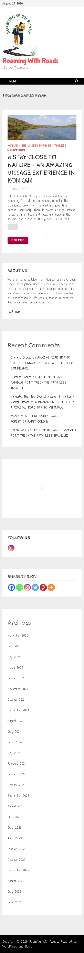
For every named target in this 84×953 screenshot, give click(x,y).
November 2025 (18, 635)
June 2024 (15, 742)
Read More (18, 240)
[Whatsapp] (19, 587)
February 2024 (17, 763)
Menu (13, 81)
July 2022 (14, 891)
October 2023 (16, 785)
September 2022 (18, 870)
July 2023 (14, 817)
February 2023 (17, 849)
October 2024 (16, 699)
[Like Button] (13, 227)
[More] (51, 587)
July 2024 (14, 731)
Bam (28, 946)
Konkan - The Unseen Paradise (29, 145)
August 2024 (16, 721)
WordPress (9, 946)
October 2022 (16, 860)
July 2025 (14, 646)
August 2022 (16, 881)
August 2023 (16, 806)
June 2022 (15, 902)
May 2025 (14, 657)
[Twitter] (35, 587)
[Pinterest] (43, 587)
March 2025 (15, 667)
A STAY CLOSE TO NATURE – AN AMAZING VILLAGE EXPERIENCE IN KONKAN (41, 169)
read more (14, 311)
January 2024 (16, 774)
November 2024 (18, 689)
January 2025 (16, 678)
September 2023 (18, 796)
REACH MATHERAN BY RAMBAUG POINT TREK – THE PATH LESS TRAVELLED (39, 382)
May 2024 (14, 753)
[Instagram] (11, 548)
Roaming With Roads (30, 61)
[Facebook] (11, 587)
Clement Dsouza (21, 357)
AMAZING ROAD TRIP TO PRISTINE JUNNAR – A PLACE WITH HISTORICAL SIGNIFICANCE (43, 363)
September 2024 (18, 710)
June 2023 (15, 827)
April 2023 (15, 838)
